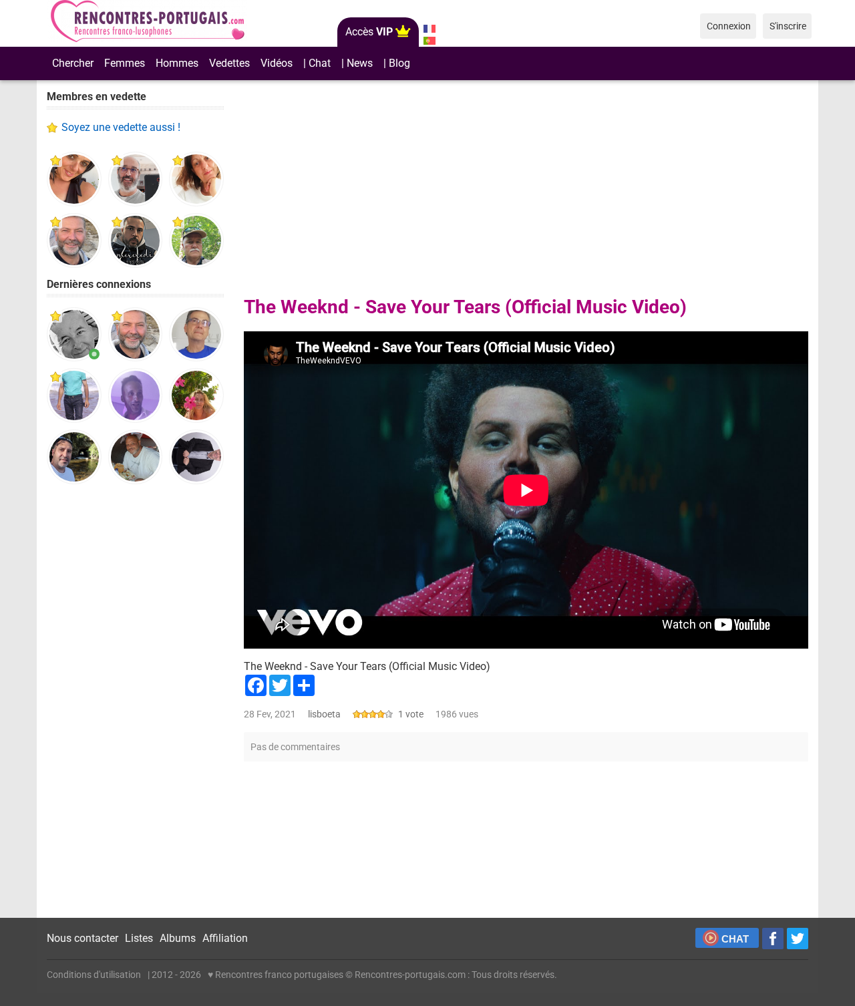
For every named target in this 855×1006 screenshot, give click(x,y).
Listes (139, 938)
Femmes (124, 63)
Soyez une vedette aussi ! (120, 127)
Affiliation (225, 938)
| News (357, 63)
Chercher (73, 63)
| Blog (396, 63)
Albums (178, 938)
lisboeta (324, 714)
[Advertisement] (135, 701)
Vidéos (277, 63)
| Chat (317, 63)
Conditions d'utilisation (94, 974)
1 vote (410, 714)
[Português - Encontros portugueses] (429, 41)
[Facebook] (773, 938)
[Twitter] (797, 938)
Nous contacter (82, 938)
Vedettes (229, 63)
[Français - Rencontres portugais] (429, 29)
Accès (369, 31)
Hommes (177, 63)
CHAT (735, 939)
